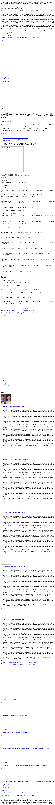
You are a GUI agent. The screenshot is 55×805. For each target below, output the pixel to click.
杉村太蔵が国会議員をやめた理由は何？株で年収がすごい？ (15, 512)
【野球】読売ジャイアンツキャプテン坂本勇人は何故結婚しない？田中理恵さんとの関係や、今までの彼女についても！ (26, 765)
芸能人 (2, 389)
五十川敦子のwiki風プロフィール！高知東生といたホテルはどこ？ (22, 310)
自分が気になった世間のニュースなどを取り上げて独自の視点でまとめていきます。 (21, 792)
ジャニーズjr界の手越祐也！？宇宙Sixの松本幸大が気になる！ (15, 732)
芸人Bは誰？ (6, 140)
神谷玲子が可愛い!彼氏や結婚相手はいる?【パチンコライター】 (15, 566)
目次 (7, 33)
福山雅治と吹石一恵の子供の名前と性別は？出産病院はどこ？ (15, 406)
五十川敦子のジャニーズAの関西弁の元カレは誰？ (15, 138)
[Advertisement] (27, 95)
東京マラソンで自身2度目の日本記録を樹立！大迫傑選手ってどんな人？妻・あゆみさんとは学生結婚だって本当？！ (26, 748)
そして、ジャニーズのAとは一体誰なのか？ (17, 139)
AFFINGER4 (31, 795)
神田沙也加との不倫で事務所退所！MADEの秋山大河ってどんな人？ (16, 715)
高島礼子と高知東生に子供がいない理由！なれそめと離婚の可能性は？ (23, 313)
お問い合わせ (9, 35)
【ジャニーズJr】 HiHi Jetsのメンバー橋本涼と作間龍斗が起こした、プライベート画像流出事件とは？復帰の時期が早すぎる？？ (28, 781)
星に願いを (3, 40)
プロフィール (9, 32)
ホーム (4, 77)
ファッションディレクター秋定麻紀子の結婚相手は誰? (14, 619)
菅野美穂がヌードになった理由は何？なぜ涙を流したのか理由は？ (16, 459)
